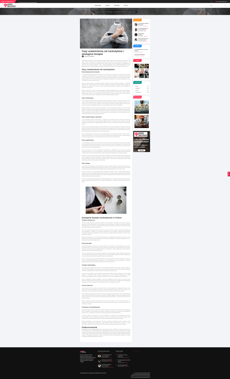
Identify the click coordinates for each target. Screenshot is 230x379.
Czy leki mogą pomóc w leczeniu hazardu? (143, 29)
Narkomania (98, 5)
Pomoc (126, 5)
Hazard (107, 5)
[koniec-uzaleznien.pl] (225, 5)
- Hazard (144, 31)
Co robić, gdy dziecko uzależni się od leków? (140, 375)
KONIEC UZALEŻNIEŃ (89, 56)
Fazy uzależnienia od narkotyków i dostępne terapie (124, 11)
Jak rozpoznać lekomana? (141, 34)
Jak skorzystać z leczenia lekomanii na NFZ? (140, 377)
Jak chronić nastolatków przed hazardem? (141, 374)
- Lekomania (145, 36)
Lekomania (116, 5)
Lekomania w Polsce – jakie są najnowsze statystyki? (141, 110)
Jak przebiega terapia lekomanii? (141, 125)
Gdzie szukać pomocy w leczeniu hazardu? (28, 1)
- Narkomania (145, 25)
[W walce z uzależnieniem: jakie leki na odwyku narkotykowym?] (141, 141)
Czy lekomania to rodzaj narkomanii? (143, 24)
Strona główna (103, 11)
